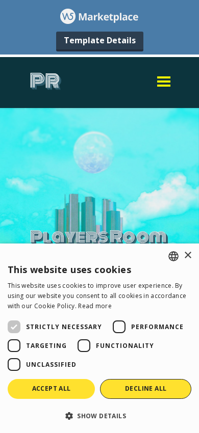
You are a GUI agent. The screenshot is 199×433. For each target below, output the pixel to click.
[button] (99, 415)
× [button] (187, 255)
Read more (95, 306)
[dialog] (99, 338)
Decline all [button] (145, 388)
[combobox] (173, 256)
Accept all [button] (51, 388)
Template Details (100, 40)
